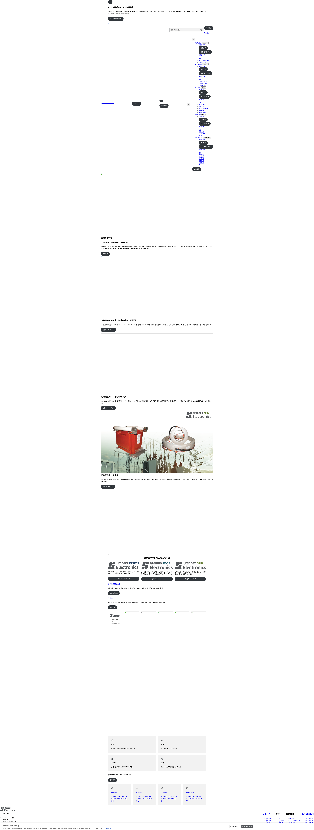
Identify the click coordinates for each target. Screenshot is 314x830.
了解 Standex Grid (108, 486)
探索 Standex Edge (108, 408)
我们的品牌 (198, 64)
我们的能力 (198, 43)
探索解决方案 (114, 593)
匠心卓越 (198, 87)
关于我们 (266, 814)
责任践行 (198, 114)
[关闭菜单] (193, 39)
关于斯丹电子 (199, 138)
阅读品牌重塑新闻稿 (116, 18)
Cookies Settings (234, 826)
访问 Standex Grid (190, 579)
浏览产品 (112, 607)
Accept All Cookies (247, 826)
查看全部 (203, 48)
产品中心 (111, 598)
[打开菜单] (188, 104)
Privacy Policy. (108, 828)
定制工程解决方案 (114, 584)
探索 (200, 58)
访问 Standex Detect (124, 579)
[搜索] (201, 30)
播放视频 (105, 253)
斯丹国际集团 (308, 814)
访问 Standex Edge (157, 579)
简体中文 (206, 33)
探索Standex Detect (108, 330)
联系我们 (208, 28)
